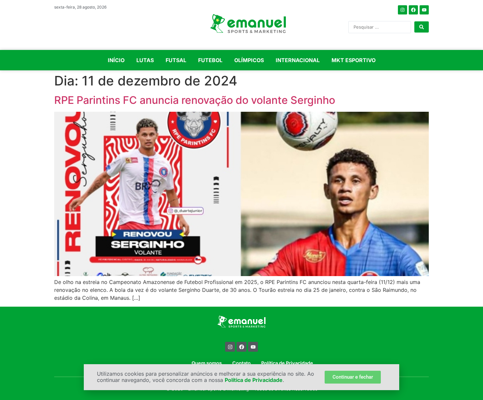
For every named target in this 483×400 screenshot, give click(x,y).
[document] (241, 200)
